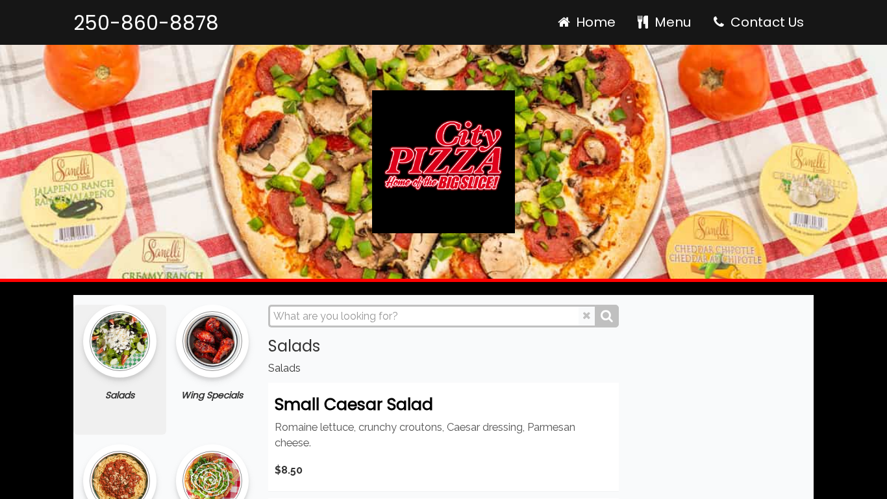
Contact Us (765, 22)
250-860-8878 (146, 23)
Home (594, 22)
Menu (671, 22)
